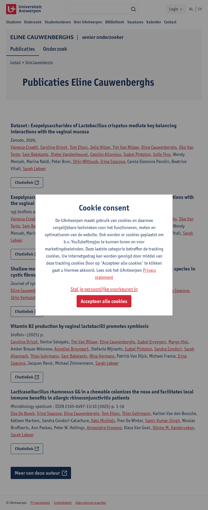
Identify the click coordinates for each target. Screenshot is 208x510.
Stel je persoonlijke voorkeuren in (104, 289)
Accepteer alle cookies (104, 301)
